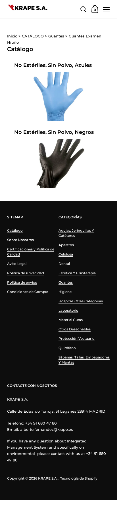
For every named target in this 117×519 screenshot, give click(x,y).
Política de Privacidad (25, 273)
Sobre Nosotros (20, 240)
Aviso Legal (16, 263)
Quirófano (67, 348)
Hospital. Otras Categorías (80, 301)
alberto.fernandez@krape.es (46, 429)
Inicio (12, 36)
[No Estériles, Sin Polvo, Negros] (58, 163)
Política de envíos (22, 282)
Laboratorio (68, 310)
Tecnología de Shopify (78, 478)
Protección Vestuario (76, 338)
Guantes (65, 282)
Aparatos (66, 245)
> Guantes (54, 36)
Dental (64, 263)
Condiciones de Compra (27, 292)
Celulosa (65, 254)
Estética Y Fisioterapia (77, 273)
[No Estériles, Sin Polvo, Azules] (58, 96)
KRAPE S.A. (48, 478)
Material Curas (70, 320)
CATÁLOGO (31, 36)
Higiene (65, 292)
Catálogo (15, 230)
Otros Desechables (74, 329)
